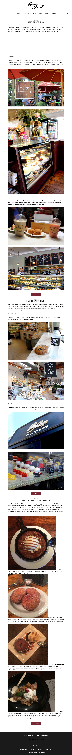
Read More (36, 294)
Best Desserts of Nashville (36, 500)
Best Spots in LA (36, 22)
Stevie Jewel (36, 5)
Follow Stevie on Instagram (36, 735)
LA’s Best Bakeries (36, 301)
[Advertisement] (36, 44)
